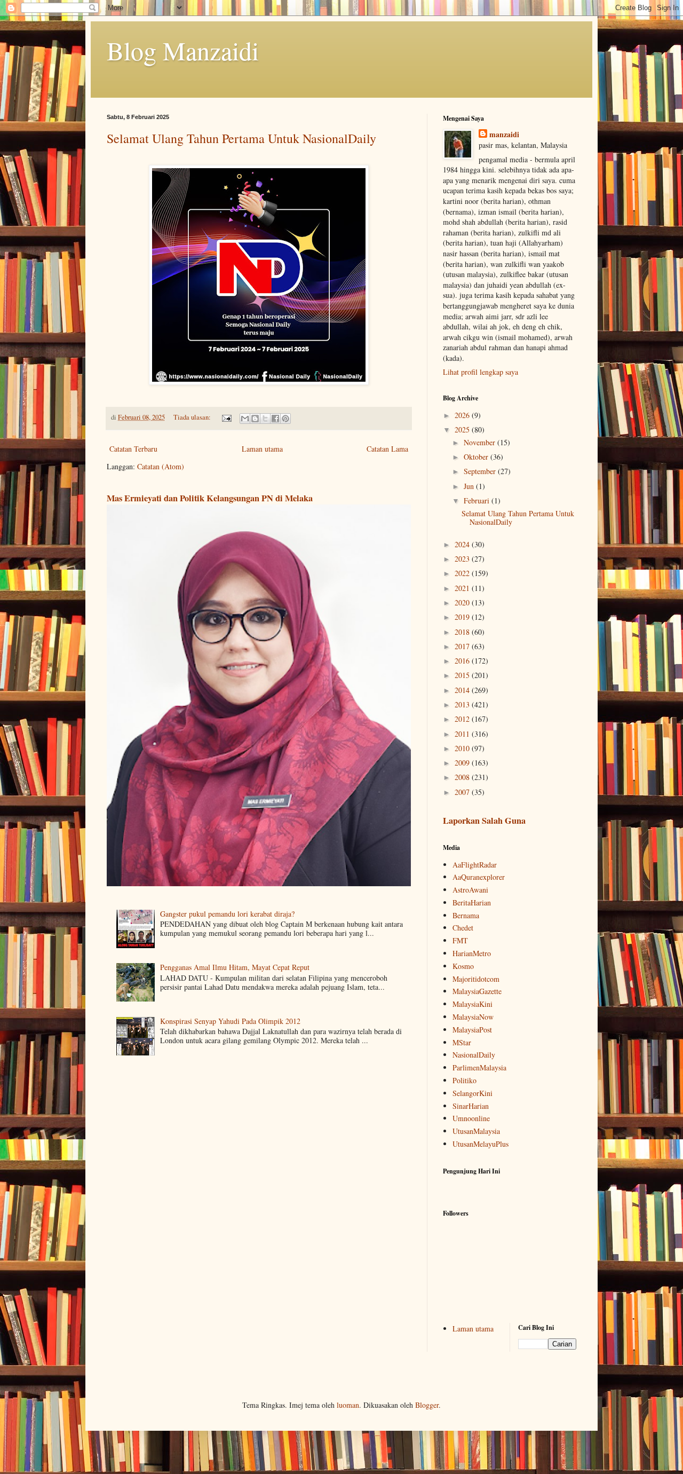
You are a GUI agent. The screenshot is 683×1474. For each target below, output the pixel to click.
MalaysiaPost (472, 1029)
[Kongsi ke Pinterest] (285, 418)
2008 (463, 777)
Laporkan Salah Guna (484, 820)
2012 (463, 719)
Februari (477, 500)
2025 (463, 429)
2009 (463, 763)
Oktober (477, 457)
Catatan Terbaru (133, 449)
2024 (463, 544)
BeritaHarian (471, 902)
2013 (463, 704)
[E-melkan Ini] (245, 418)
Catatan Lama (387, 449)
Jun (470, 486)
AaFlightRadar (474, 865)
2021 (463, 588)
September (481, 471)
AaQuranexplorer (478, 877)
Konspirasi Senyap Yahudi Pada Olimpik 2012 (230, 1021)
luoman (348, 1405)
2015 (463, 675)
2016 (463, 661)
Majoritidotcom (475, 979)
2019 (463, 617)
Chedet (462, 928)
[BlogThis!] (255, 418)
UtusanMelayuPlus (480, 1144)
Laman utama (262, 449)
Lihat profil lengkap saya (480, 372)
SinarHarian (470, 1106)
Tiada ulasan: (192, 417)
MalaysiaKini (472, 1004)
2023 (463, 559)
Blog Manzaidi (183, 50)
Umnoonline (471, 1118)
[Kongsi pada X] (265, 418)
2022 (463, 573)
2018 (463, 632)
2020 (463, 602)
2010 (463, 748)
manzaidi (504, 134)
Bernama (465, 915)
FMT (460, 940)
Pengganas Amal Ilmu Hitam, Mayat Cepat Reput (234, 967)
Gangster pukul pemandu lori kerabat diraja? (227, 914)
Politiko (464, 1080)
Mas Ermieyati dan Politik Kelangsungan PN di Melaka (210, 498)
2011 (463, 734)
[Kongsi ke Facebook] (275, 418)
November (480, 442)
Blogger (427, 1405)
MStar (461, 1042)
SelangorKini (472, 1093)
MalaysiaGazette (477, 991)
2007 (463, 792)
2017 (463, 646)
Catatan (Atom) (160, 466)
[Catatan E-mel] (226, 417)
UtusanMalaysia (476, 1131)
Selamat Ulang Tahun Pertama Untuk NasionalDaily (241, 138)
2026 (463, 415)
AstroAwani (470, 890)
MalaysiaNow (473, 1017)
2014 (463, 690)
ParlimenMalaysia (479, 1067)
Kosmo (463, 966)
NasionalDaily (473, 1055)
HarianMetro (471, 953)
